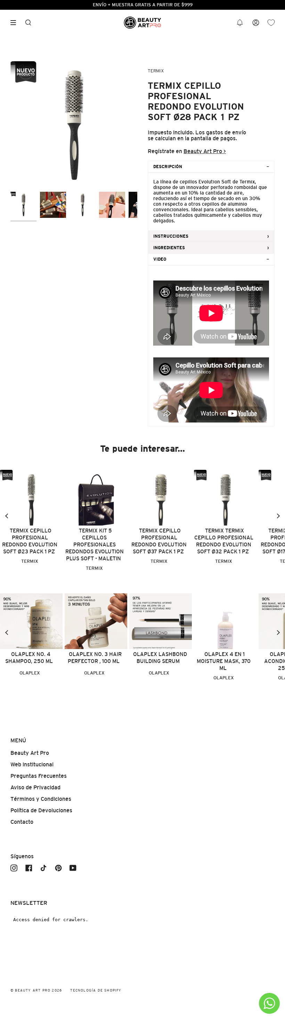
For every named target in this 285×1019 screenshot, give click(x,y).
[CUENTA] (255, 23)
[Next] (278, 516)
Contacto (21, 822)
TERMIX (156, 70)
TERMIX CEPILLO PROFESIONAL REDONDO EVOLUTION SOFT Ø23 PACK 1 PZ (29, 541)
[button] (240, 23)
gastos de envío (226, 132)
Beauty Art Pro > (205, 151)
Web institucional (32, 764)
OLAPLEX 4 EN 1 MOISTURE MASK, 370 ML (224, 661)
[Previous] (7, 516)
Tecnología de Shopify (95, 990)
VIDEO (159, 259)
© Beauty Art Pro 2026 (36, 990)
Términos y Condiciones (40, 799)
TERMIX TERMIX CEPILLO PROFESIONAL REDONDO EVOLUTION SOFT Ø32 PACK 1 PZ (223, 541)
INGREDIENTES (169, 247)
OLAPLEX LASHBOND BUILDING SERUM (160, 657)
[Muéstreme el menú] (15, 22)
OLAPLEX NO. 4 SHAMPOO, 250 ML (29, 657)
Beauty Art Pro (29, 753)
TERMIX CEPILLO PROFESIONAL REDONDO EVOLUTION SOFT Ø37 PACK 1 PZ (159, 541)
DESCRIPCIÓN (167, 166)
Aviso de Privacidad (35, 787)
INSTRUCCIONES (170, 236)
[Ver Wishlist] (271, 23)
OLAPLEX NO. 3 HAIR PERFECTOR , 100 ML (95, 657)
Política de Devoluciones (41, 810)
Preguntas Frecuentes (38, 776)
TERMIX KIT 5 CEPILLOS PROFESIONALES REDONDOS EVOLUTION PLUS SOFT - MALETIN (94, 544)
